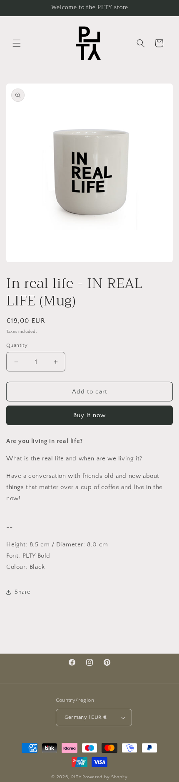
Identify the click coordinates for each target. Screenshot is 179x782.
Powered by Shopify (105, 777)
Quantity (16, 345)
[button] (16, 43)
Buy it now (89, 415)
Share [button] (22, 592)
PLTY (76, 777)
